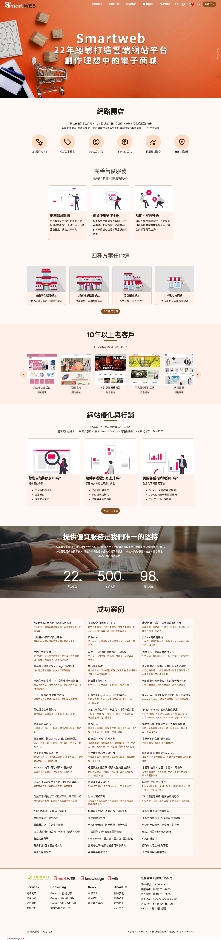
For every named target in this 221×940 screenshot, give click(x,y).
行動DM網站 (174, 295)
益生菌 (95, 732)
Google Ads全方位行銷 (63, 902)
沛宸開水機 (119, 742)
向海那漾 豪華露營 (173, 757)
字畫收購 (161, 771)
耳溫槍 (182, 627)
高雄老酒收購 (70, 685)
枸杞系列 (103, 641)
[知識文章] (92, 877)
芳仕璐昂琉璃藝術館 (45, 709)
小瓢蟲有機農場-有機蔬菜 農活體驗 (161, 817)
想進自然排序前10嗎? (45, 478)
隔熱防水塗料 (55, 757)
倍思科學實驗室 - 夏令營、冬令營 (160, 824)
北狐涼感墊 (104, 670)
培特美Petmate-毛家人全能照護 (160, 709)
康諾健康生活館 (42, 387)
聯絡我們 (119, 898)
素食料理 (153, 728)
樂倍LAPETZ (181, 713)
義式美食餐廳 (70, 627)
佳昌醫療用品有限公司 (154, 852)
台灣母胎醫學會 (42, 852)
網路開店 (31, 893)
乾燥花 (110, 713)
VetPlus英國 (148, 713)
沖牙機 (158, 630)
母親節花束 (127, 713)
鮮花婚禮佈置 (55, 786)
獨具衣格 (76, 387)
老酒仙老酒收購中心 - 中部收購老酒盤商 (164, 666)
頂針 (42, 746)
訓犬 (72, 641)
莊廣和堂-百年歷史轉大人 (48, 845)
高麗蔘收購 (151, 775)
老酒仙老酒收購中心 (45, 651)
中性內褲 (146, 800)
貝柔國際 (179, 387)
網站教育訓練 (60, 215)
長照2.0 (96, 761)
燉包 (74, 800)
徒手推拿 (103, 685)
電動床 (156, 627)
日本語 (155, 908)
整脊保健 (113, 685)
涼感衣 (110, 655)
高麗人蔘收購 (61, 659)
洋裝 (168, 655)
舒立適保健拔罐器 (101, 674)
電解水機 (123, 746)
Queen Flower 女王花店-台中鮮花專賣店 (56, 781)
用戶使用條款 (33, 931)
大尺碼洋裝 (158, 655)
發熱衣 (119, 655)
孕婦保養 (113, 699)
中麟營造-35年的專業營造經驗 (105, 831)
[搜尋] (177, 4)
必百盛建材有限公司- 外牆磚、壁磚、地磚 (57, 831)
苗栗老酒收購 (148, 670)
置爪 (66, 742)
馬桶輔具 (68, 771)
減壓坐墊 (146, 627)
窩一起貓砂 (93, 670)
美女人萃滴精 (124, 627)
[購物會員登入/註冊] (183, 4)
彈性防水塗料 (40, 757)
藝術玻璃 (38, 713)
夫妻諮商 (113, 800)
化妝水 (104, 699)
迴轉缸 (73, 742)
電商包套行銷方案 (60, 907)
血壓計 (164, 627)
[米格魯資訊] (38, 877)
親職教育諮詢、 (127, 800)
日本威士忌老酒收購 (43, 659)
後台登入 (209, 4)
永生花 (91, 713)
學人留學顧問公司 (145, 387)
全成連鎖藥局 (41, 838)
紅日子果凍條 (107, 630)
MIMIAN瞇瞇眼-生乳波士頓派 (156, 786)
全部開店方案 (110, 311)
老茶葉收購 (173, 771)
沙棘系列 (126, 641)
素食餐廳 (174, 728)
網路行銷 (114, 4)
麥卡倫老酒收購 (52, 655)
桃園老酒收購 (163, 685)
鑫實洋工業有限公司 (99, 781)
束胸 (155, 800)
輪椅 (151, 630)
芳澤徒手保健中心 (97, 680)
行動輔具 (57, 771)
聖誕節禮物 (93, 717)
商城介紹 (31, 907)
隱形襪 (152, 645)
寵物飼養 (64, 641)
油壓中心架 (56, 742)
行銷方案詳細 (110, 510)
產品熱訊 (93, 898)
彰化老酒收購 (178, 670)
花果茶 (54, 800)
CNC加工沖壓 (94, 786)
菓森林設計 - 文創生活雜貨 (48, 824)
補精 (120, 732)
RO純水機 (112, 746)
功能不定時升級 (147, 215)
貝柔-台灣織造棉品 (152, 637)
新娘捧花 (101, 713)
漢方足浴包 (114, 641)
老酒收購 (38, 655)
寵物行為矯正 (51, 641)
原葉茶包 (170, 742)
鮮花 (118, 713)
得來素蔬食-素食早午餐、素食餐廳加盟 (163, 724)
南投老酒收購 (161, 674)
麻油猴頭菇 (151, 732)
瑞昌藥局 (93, 724)
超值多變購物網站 (89, 295)
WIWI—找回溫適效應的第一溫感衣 (107, 651)
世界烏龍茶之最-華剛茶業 (156, 738)
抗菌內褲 (101, 655)
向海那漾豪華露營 (110, 387)
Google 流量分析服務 (62, 898)
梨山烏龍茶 (147, 742)
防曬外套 (170, 641)
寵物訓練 (38, 641)
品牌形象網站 (132, 295)
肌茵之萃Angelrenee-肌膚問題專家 (107, 695)
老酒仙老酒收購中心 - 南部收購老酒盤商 (56, 680)
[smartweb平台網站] (65, 877)
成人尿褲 (46, 699)
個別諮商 (103, 800)
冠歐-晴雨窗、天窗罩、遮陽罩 (50, 811)
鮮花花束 (68, 786)
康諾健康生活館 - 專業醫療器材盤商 (161, 622)
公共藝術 (70, 713)
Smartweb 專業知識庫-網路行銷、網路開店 (166, 695)
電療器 (73, 699)
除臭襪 (91, 659)
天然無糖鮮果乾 (41, 800)
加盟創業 (38, 627)
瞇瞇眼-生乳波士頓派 (153, 781)
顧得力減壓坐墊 (118, 670)
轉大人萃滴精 (94, 627)
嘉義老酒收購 (40, 685)
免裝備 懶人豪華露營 (152, 757)
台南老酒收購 (55, 685)
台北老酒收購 (148, 685)
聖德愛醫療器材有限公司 (101, 753)
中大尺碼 (146, 655)
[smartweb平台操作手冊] (119, 877)
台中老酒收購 (163, 670)
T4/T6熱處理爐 (95, 775)
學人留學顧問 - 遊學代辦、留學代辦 (107, 824)
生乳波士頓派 (157, 790)
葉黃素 (91, 728)
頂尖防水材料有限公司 (46, 753)
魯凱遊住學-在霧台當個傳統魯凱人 (107, 845)
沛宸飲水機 (93, 742)
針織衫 (175, 655)
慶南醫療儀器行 (42, 724)
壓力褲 (91, 655)
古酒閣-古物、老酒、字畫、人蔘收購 (162, 767)
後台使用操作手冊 (106, 215)
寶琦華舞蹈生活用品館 (46, 817)
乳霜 (90, 699)
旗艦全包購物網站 (46, 295)
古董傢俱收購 (148, 771)
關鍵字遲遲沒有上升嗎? (103, 478)
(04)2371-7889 (162, 889)
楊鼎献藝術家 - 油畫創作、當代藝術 (107, 811)
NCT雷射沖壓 (124, 786)
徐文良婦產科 (149, 838)
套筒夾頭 (44, 742)
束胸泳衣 (174, 800)
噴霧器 (37, 699)
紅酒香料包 (65, 800)
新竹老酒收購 (178, 685)
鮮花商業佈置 (40, 786)
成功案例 (165, 4)
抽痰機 (56, 699)
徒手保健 (92, 685)
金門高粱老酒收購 (70, 655)
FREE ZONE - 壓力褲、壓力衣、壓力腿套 (110, 838)
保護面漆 (69, 757)
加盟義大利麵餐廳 (53, 627)
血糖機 (54, 728)
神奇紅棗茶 (121, 630)
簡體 (163, 908)
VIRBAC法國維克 (164, 713)
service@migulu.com (165, 898)
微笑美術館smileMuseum (156, 831)
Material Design (150, 699)
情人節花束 (106, 717)
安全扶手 (38, 771)
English (145, 908)
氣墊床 (173, 627)
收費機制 (119, 902)
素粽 (144, 728)
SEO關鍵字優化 (182, 699)
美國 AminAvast (165, 717)
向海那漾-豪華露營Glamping (158, 753)
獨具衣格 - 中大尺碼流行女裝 (158, 651)
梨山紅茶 (159, 742)
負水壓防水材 (51, 761)
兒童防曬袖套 (157, 641)
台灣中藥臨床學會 (97, 852)
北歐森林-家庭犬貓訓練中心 (49, 637)
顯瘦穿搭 (185, 655)
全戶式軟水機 (98, 746)
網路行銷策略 (166, 699)
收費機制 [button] (148, 4)
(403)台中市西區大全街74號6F (158, 903)
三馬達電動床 (94, 757)
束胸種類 (185, 800)
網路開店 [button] (97, 4)
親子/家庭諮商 (95, 804)
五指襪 (145, 641)
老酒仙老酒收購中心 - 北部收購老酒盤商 (164, 680)
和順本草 (93, 637)
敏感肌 (123, 699)
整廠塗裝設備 (94, 771)
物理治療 (124, 685)
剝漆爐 (106, 771)
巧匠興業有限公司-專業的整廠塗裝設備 (109, 767)
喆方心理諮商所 (96, 796)
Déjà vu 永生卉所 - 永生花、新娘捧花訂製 (111, 709)
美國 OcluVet (181, 717)
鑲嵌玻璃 (49, 713)
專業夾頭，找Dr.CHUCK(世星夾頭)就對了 (57, 738)
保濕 (96, 699)
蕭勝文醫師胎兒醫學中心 (155, 811)
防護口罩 (128, 655)
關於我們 (119, 893)
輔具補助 (64, 728)
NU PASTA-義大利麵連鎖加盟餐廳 (53, 622)
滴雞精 (100, 728)
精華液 (95, 703)
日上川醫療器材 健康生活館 (49, 695)
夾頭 (36, 742)
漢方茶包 (92, 641)
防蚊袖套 (180, 641)
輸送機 (115, 771)
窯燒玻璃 (59, 713)
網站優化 (131, 4)
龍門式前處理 (126, 771)
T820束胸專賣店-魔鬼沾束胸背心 (160, 796)
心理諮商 (92, 800)
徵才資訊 (47, 931)
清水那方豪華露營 (42, 670)
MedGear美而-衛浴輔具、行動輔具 (53, 767)
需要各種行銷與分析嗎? (160, 478)
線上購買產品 (95, 902)
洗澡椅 (37, 728)
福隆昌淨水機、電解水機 (101, 738)
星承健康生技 (95, 666)
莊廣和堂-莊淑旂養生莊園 (102, 622)
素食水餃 (163, 728)
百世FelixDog (148, 717)
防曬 (107, 732)
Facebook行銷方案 (61, 893)
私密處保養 (110, 728)
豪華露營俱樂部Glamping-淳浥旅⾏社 (55, 666)
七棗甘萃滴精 (109, 627)
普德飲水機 (106, 742)
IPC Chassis (110, 786)
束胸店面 (163, 800)
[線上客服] (199, 4)
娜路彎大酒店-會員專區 (155, 845)
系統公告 (93, 893)
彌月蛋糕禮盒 (179, 786)
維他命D (122, 728)
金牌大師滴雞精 (96, 817)
